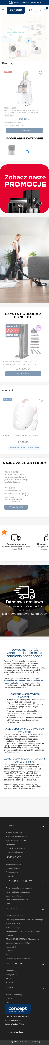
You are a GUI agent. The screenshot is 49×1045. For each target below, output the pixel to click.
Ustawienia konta (13, 868)
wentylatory (15, 683)
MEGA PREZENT (13, 924)
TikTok (9, 978)
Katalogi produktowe (14, 852)
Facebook (10, 971)
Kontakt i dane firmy (14, 994)
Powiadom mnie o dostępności (24, 447)
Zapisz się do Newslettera (16, 837)
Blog (8, 955)
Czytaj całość (16, 507)
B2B (7, 1002)
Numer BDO (11, 947)
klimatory (25, 683)
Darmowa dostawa (13, 896)
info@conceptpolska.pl (14, 1032)
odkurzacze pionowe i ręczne (27, 681)
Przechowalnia (12, 872)
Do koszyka (25, 130)
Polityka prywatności (14, 916)
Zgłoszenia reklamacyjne (16, 840)
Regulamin (10, 844)
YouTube (10, 982)
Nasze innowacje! (13, 927)
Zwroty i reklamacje (14, 833)
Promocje (10, 876)
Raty (8, 904)
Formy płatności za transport (18, 892)
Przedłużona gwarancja (15, 848)
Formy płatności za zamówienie (19, 888)
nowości (21, 784)
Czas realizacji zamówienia (17, 900)
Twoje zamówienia (13, 864)
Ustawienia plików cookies (17, 958)
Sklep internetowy (24, 1042)
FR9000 (9, 951)
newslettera (9, 786)
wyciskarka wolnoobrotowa (13, 498)
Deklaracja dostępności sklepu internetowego (24, 920)
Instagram (10, 975)
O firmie (9, 998)
